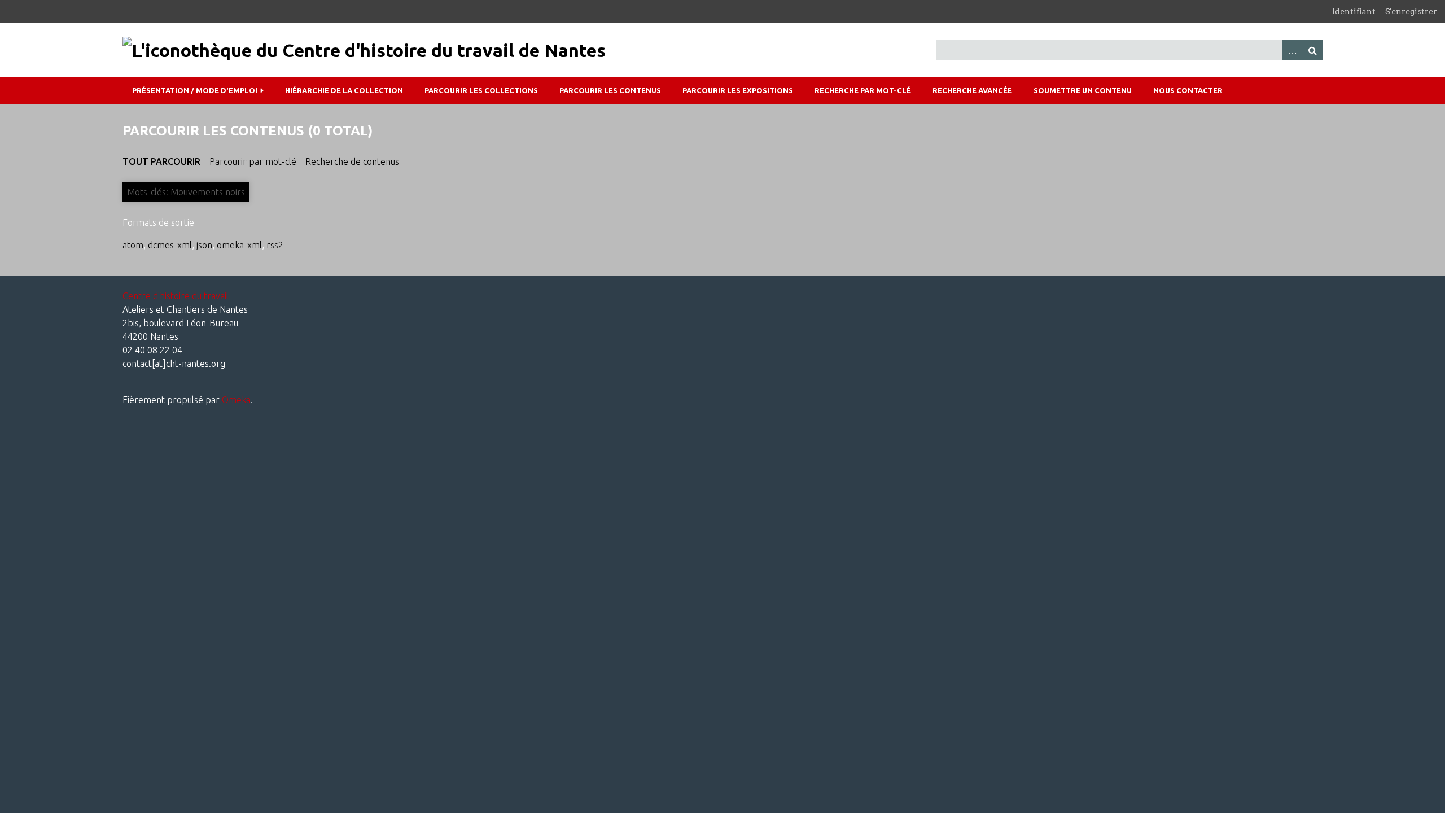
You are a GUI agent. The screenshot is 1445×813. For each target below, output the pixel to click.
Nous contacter (1188, 90)
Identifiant (1354, 11)
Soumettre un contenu (1083, 90)
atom (132, 245)
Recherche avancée (972, 90)
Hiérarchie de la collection (344, 90)
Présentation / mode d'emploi (194, 90)
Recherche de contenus (352, 161)
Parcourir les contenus (610, 90)
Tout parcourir (161, 161)
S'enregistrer (1411, 11)
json (204, 245)
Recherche (1312, 50)
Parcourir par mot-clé (252, 161)
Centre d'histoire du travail (175, 296)
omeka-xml (239, 245)
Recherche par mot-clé (863, 90)
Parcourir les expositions (737, 90)
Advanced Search (1292, 50)
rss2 (274, 245)
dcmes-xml (170, 245)
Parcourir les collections (481, 90)
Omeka (236, 400)
